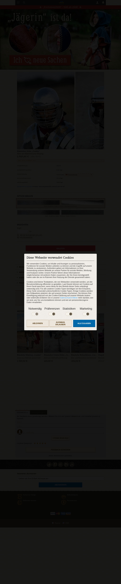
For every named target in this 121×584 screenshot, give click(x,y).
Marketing (86, 308)
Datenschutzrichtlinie (69, 298)
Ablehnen (37, 323)
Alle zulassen (84, 323)
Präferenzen (52, 308)
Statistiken (69, 308)
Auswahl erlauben (60, 323)
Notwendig (35, 308)
